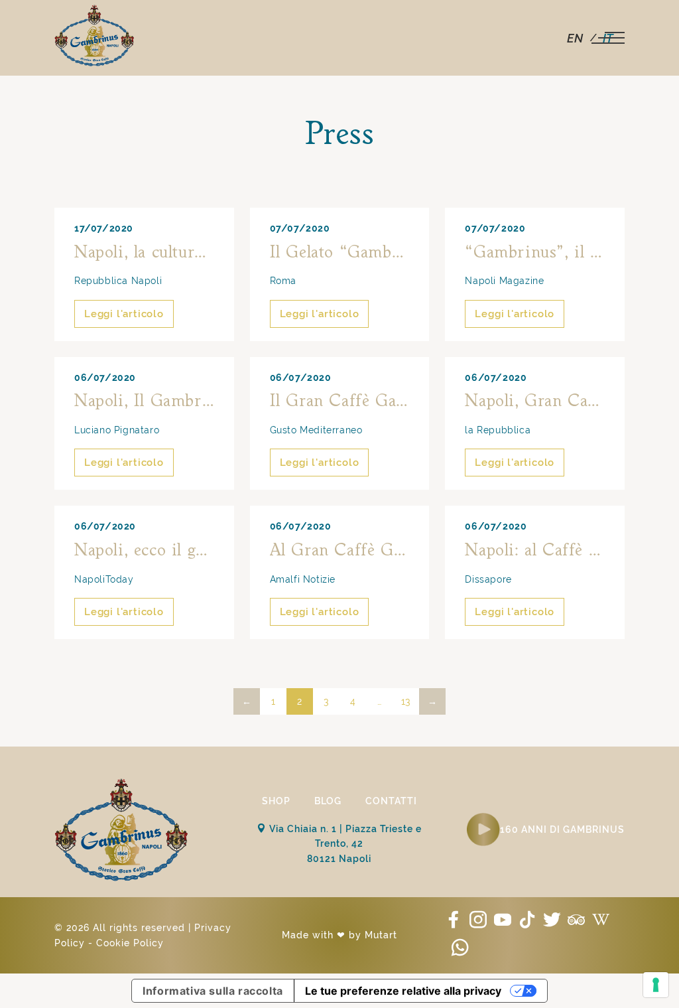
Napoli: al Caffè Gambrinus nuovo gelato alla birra (535, 551)
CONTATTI (391, 801)
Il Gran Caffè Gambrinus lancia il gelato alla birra (340, 401)
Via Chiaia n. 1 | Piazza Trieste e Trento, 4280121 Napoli (344, 844)
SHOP (276, 801)
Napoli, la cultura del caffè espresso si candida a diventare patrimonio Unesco (144, 253)
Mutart (381, 935)
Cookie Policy (130, 943)
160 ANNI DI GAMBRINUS (562, 829)
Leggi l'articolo (124, 314)
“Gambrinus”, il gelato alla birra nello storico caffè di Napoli (535, 253)
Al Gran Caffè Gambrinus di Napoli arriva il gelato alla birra (340, 551)
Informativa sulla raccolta (213, 990)
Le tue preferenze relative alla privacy (403, 990)
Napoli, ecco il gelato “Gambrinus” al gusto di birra (144, 551)
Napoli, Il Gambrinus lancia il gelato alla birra (144, 401)
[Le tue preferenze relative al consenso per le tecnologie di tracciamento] (655, 984)
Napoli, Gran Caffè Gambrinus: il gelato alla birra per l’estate (535, 401)
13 (405, 701)
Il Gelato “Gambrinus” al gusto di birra (340, 253)
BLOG (327, 801)
